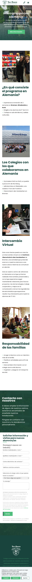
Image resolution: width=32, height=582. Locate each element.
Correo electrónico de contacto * (13, 461)
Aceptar (6, 578)
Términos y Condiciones (16, 520)
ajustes (24, 575)
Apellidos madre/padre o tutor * (12, 456)
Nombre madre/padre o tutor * (12, 450)
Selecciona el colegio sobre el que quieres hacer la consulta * (15, 474)
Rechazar (16, 578)
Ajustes (25, 578)
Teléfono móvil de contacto (11, 467)
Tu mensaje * (7, 481)
